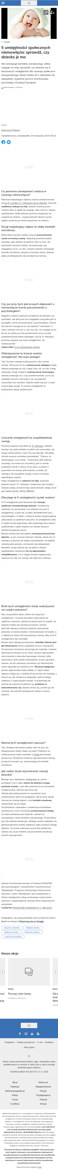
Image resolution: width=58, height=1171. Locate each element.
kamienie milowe (32, 932)
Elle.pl (14, 1082)
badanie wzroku (11, 932)
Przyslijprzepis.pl (43, 1095)
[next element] (56, 987)
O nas (39, 1042)
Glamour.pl (43, 1082)
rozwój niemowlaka (13, 937)
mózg (36, 754)
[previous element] (2, 987)
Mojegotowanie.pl (43, 1086)
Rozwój (7, 42)
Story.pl (43, 1104)
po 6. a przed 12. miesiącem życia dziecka (26, 202)
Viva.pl (15, 1099)
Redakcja (49, 1042)
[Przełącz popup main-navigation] (3, 3)
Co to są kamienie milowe (27, 347)
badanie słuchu (32, 928)
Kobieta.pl (15, 1086)
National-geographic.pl (15, 1091)
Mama (11, 989)
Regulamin (9, 1042)
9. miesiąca (37, 445)
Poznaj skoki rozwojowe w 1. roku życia (32, 907)
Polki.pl (15, 1095)
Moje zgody (29, 1047)
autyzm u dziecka (12, 928)
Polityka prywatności (26, 1042)
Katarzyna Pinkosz (10, 130)
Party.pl (43, 1091)
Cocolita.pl (14, 1104)
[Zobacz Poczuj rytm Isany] (29, 972)
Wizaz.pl (43, 1099)
